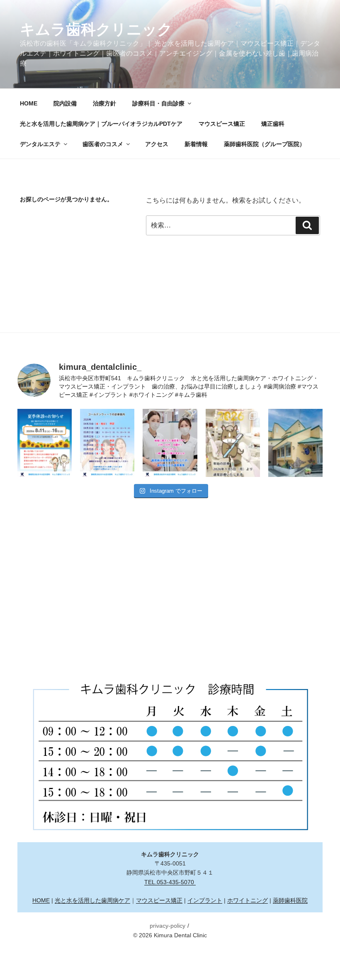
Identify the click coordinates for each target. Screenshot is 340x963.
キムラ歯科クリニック (96, 29)
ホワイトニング (247, 900)
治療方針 (104, 103)
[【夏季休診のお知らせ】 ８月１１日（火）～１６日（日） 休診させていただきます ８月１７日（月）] (44, 443)
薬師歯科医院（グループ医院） (264, 144)
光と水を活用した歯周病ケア (92, 900)
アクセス (156, 144)
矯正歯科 (272, 123)
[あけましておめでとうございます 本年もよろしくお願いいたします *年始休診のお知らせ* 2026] (233, 443)
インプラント (204, 900)
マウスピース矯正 (222, 123)
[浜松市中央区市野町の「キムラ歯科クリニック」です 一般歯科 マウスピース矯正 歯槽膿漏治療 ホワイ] (295, 443)
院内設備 (65, 103)
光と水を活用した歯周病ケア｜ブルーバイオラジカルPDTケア (101, 123)
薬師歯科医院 (290, 900)
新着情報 (196, 144)
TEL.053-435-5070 (170, 882)
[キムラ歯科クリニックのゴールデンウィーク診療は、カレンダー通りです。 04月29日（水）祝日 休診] (107, 443)
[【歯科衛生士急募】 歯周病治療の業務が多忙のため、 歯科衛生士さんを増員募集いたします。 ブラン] (170, 443)
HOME (28, 103)
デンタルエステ (40, 144)
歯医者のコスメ (103, 144)
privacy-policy (167, 925)
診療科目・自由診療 (158, 103)
